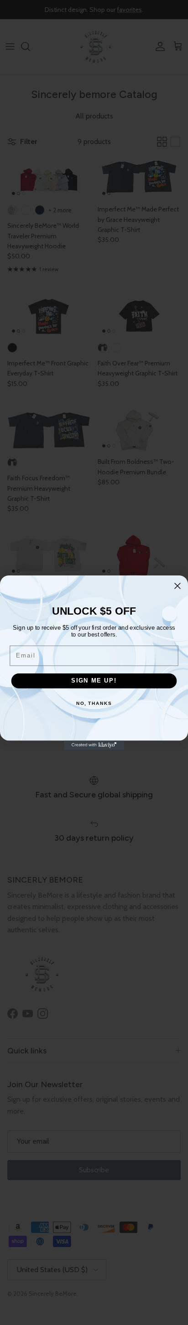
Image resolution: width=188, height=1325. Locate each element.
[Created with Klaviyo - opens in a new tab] (94, 745)
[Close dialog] (177, 586)
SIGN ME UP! (94, 681)
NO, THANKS (94, 703)
